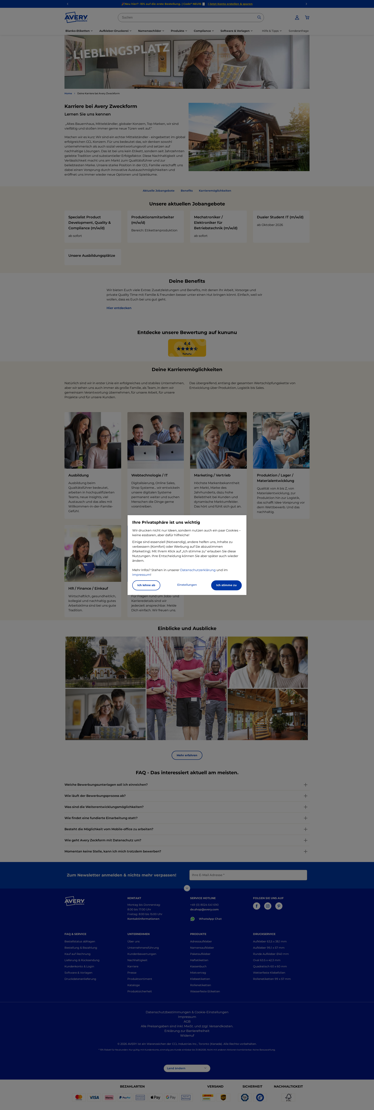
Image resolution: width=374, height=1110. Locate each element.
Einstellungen (187, 585)
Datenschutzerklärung (198, 570)
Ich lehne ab (146, 585)
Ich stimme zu (226, 585)
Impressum (141, 575)
